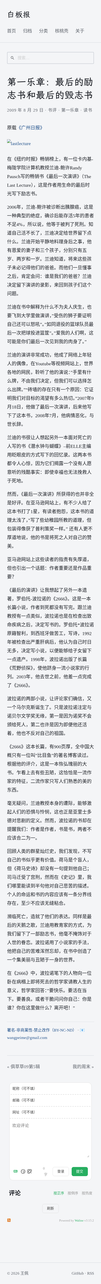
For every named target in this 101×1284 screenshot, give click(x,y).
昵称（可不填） (24, 1088)
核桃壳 (61, 31)
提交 (79, 1171)
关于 (79, 31)
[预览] (29, 1171)
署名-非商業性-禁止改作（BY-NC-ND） (42, 1030)
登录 (60, 1171)
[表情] (23, 1171)
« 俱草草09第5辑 (23, 1066)
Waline (79, 1220)
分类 (43, 31)
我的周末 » (83, 1066)
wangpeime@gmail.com (27, 1037)
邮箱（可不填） (24, 1100)
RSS (90, 1273)
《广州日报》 (30, 127)
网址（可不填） (24, 1112)
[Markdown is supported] (16, 1171)
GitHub (78, 1273)
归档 (27, 31)
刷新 (50, 1208)
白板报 (19, 14)
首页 (11, 31)
